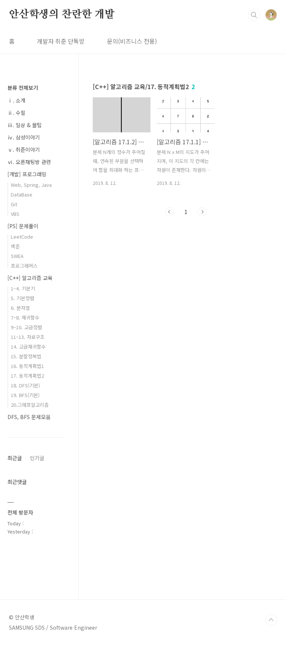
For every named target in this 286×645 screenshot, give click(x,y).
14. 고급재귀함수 (28, 346)
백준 (15, 246)
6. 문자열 (20, 307)
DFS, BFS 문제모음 (29, 417)
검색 (254, 15)
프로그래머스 (24, 265)
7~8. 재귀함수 (25, 317)
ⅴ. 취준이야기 (23, 149)
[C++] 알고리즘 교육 (30, 277)
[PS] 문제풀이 (22, 226)
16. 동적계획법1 (27, 365)
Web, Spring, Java (31, 184)
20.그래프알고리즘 (30, 404)
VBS (15, 213)
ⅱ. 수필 (16, 112)
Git (14, 204)
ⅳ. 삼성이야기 (23, 137)
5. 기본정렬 (22, 298)
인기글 (37, 458)
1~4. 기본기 (23, 288)
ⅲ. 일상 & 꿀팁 (24, 125)
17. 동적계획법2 (27, 375)
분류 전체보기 (22, 87)
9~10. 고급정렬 (26, 327)
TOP (271, 620)
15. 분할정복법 (26, 356)
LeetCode (22, 236)
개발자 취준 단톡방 (61, 41)
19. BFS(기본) (25, 395)
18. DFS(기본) (25, 385)
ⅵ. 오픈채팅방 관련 (29, 162)
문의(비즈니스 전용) (132, 41)
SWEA (17, 255)
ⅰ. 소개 (16, 100)
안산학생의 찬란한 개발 (62, 14)
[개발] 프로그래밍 (27, 174)
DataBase (21, 194)
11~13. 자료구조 (28, 336)
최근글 (14, 458)
